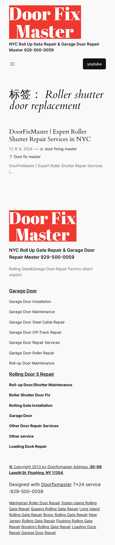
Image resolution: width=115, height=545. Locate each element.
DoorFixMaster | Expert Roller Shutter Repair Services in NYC (50, 135)
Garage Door (23, 291)
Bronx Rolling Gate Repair (65, 514)
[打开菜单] (12, 64)
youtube (94, 64)
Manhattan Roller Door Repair (34, 503)
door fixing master (61, 148)
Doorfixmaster (56, 484)
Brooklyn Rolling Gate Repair (46, 526)
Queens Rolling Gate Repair (54, 508)
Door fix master (27, 156)
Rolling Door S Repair (31, 374)
